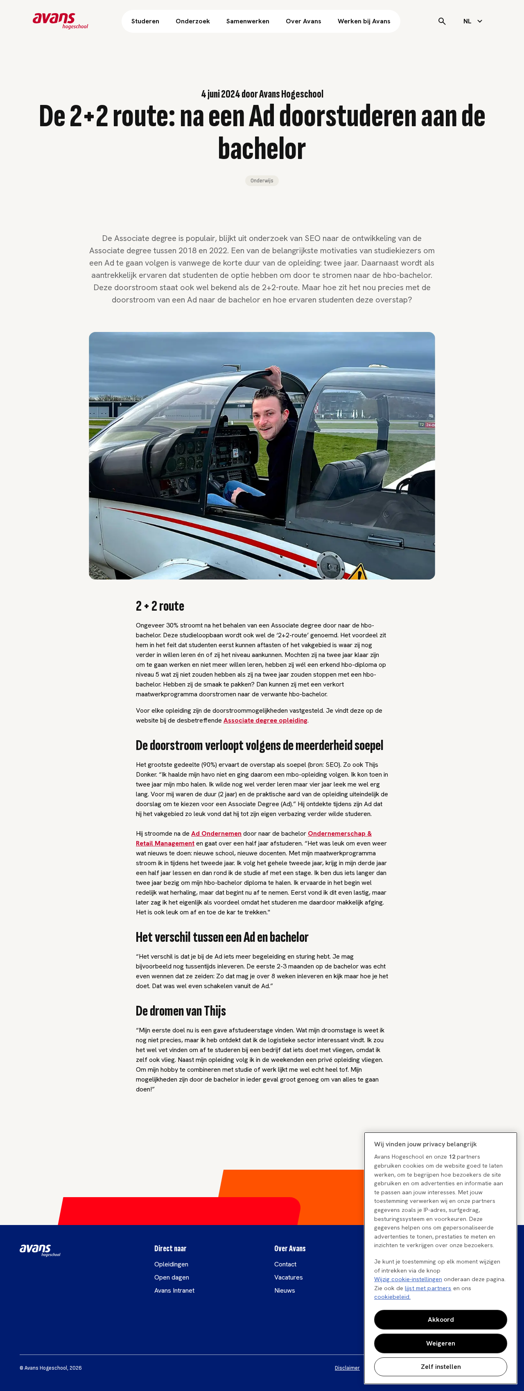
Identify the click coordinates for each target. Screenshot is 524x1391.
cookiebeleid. (392, 1296)
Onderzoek (193, 21)
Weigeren (440, 1343)
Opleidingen (171, 1264)
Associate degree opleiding (265, 720)
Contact (285, 1264)
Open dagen (171, 1277)
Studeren (145, 21)
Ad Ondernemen (216, 833)
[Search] (442, 21)
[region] (440, 1258)
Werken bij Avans (364, 21)
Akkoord (441, 1319)
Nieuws (284, 1290)
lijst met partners (428, 1288)
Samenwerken (247, 21)
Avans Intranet (174, 1290)
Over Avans (303, 21)
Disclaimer (347, 1368)
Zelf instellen (441, 1366)
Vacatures (288, 1277)
